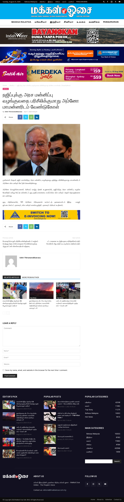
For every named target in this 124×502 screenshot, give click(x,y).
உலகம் (64, 2)
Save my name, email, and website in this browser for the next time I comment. (36, 370)
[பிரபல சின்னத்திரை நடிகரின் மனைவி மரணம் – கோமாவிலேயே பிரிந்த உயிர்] (50, 405)
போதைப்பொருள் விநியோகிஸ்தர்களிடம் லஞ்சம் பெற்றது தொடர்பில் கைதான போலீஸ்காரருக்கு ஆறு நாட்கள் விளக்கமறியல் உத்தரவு (20, 243)
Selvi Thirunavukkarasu (13, 112)
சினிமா (57, 2)
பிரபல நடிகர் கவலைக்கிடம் (65, 436)
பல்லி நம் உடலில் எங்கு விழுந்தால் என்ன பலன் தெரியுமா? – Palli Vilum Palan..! (69, 415)
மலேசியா (43, 2)
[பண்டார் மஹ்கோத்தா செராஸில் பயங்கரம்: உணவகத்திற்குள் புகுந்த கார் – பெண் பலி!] (68, 290)
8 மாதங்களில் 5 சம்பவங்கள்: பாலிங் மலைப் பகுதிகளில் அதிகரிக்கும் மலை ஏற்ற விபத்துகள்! (27, 453)
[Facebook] (107, 1)
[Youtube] (119, 1)
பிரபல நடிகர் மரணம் (63, 448)
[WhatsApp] (31, 117)
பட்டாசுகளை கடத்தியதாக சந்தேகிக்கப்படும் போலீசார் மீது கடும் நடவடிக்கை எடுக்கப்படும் (63, 242)
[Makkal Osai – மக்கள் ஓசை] (62, 11)
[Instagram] (111, 1)
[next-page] (8, 312)
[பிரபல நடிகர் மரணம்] (50, 451)
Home (5, 85)
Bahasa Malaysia (31, 2)
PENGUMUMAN (81, 2)
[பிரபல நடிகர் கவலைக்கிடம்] (50, 439)
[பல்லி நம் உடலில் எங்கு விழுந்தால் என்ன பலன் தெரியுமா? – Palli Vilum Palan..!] (50, 416)
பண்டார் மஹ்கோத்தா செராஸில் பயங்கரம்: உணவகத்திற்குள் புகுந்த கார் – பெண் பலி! (67, 303)
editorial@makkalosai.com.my (54, 490)
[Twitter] (115, 1)
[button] (104, 2)
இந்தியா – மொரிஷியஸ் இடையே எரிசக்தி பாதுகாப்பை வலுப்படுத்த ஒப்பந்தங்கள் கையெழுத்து (26, 441)
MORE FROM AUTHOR (30, 277)
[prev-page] (4, 312)
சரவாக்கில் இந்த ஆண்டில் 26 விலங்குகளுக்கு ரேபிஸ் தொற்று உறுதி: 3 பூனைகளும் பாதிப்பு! (15, 303)
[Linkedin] (36, 117)
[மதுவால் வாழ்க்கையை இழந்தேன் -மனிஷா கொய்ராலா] (50, 428)
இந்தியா (50, 2)
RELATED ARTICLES (11, 277)
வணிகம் (71, 2)
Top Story (6, 298)
